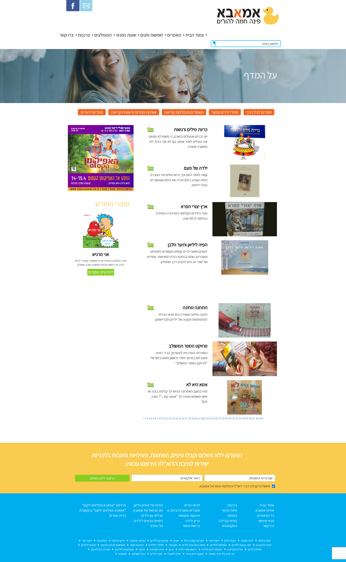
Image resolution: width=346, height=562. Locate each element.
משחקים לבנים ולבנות (113, 545)
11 (167, 418)
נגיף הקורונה (138, 554)
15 (180, 418)
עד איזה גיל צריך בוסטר (221, 554)
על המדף (156, 525)
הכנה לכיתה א (264, 545)
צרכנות (84, 35)
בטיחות (232, 515)
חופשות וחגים (151, 35)
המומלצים (103, 35)
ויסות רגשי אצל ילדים (193, 545)
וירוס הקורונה (157, 549)
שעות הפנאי (126, 35)
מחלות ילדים (255, 549)
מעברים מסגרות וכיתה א (183, 510)
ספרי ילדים (156, 554)
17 (186, 418)
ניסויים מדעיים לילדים (148, 520)
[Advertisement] (101, 414)
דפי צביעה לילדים (241, 545)
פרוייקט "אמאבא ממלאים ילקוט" (104, 505)
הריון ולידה (193, 520)
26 (216, 418)
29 (226, 418)
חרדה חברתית (235, 549)
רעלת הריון (230, 540)
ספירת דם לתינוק (100, 549)
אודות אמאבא (264, 510)
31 (233, 418)
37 (253, 418)
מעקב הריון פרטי (195, 554)
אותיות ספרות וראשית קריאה (133, 112)
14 (177, 418)
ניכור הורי (87, 540)
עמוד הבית (194, 35)
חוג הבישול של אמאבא (148, 510)
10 (164, 418)
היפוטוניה (102, 540)
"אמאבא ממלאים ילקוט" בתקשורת (102, 510)
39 (260, 418)
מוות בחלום (264, 540)
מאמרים (174, 35)
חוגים (176, 540)
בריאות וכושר (191, 525)
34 (243, 418)
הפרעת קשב (137, 545)
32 (236, 418)
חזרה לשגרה (174, 554)
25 (213, 418)
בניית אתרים (117, 515)
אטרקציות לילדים (124, 549)
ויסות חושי (214, 540)
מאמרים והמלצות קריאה (184, 112)
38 (257, 418)
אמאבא (122, 554)
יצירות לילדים (88, 545)
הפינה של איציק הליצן (148, 505)
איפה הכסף (229, 510)
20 (196, 418)
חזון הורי (173, 545)
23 (206, 418)
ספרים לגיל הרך (259, 112)
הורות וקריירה (228, 520)
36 (250, 418)
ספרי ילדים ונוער (225, 112)
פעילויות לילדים (218, 545)
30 (230, 418)
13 (173, 418)
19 (193, 418)
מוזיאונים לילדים (159, 540)
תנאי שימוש (266, 520)
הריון (171, 549)
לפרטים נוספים (100, 272)
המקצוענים (229, 525)
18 (189, 418)
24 (209, 418)
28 (223, 418)
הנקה (142, 549)
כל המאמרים (265, 515)
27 (219, 418)
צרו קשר (66, 35)
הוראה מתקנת (137, 540)
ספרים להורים (92, 112)
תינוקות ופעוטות (189, 515)
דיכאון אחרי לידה (188, 549)
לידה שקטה (247, 540)
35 (246, 418)
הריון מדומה (118, 540)
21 (199, 418)
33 (240, 418)
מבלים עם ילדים (152, 515)
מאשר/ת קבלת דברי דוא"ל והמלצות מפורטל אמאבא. (234, 486)
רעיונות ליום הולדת (212, 549)
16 (183, 418)
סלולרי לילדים (156, 545)
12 (170, 418)
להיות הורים (192, 505)
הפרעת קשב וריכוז (194, 540)
